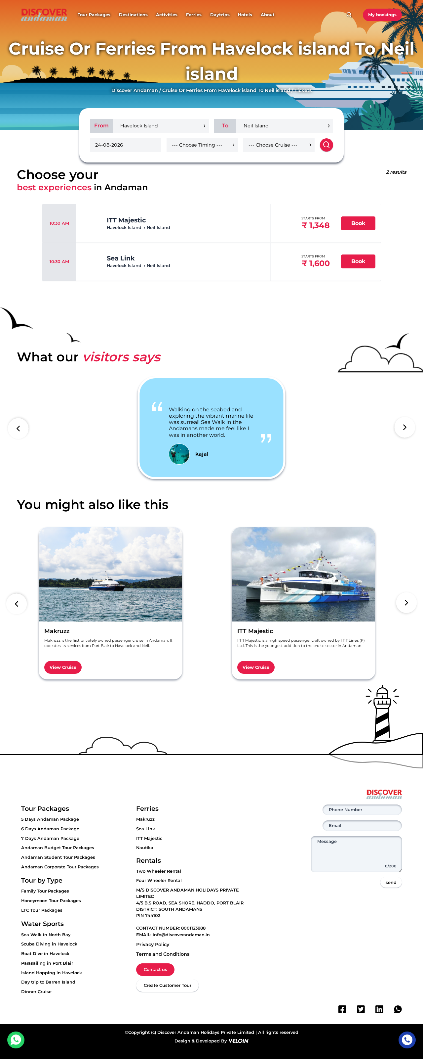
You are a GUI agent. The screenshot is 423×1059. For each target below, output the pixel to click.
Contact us (155, 969)
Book (358, 223)
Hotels (245, 14)
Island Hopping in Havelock (51, 972)
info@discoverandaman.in (181, 934)
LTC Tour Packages (41, 910)
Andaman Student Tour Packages (58, 857)
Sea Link (145, 828)
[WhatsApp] (398, 1009)
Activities (166, 14)
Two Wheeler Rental (158, 871)
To (225, 125)
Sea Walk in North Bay (45, 934)
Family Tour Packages (45, 891)
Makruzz (145, 819)
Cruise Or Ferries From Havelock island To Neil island (226, 90)
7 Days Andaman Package (50, 838)
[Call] (407, 1040)
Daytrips (220, 14)
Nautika (144, 847)
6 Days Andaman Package (50, 828)
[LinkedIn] (379, 1009)
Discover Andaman (134, 90)
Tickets (303, 90)
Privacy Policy (152, 944)
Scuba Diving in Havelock (49, 944)
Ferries (194, 14)
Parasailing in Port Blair (47, 963)
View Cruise (63, 667)
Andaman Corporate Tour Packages (60, 866)
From (101, 125)
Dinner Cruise (36, 991)
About (268, 14)
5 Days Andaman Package (50, 819)
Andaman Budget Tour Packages (57, 847)
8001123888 (193, 928)
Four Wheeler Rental (159, 880)
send (391, 882)
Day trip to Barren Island (48, 982)
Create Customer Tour (167, 985)
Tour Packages (94, 14)
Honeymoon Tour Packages (51, 900)
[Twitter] (361, 1009)
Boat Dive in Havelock (45, 953)
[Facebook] (342, 1009)
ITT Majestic (149, 838)
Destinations (133, 14)
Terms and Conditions (162, 954)
